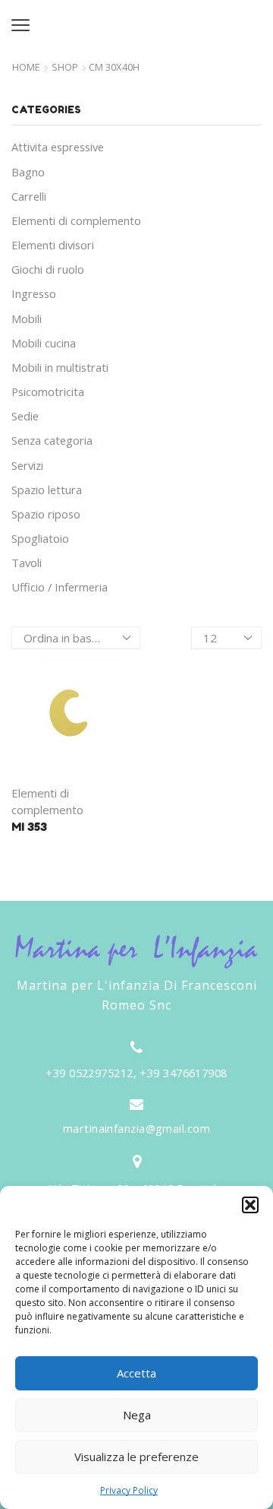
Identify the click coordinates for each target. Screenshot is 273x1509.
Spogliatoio (40, 538)
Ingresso (33, 293)
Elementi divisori (52, 244)
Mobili (26, 318)
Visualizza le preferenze (136, 1456)
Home (26, 67)
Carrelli (28, 196)
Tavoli (26, 562)
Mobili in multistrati (59, 367)
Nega (137, 1414)
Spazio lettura (46, 489)
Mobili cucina (43, 342)
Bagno (28, 171)
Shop (65, 67)
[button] (250, 1205)
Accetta (136, 1373)
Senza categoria (52, 440)
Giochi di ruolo (47, 269)
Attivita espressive (57, 146)
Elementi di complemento (76, 220)
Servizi (27, 465)
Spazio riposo (45, 513)
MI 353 (29, 826)
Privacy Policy (129, 1490)
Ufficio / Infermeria (59, 586)
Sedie (25, 415)
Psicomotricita (47, 391)
